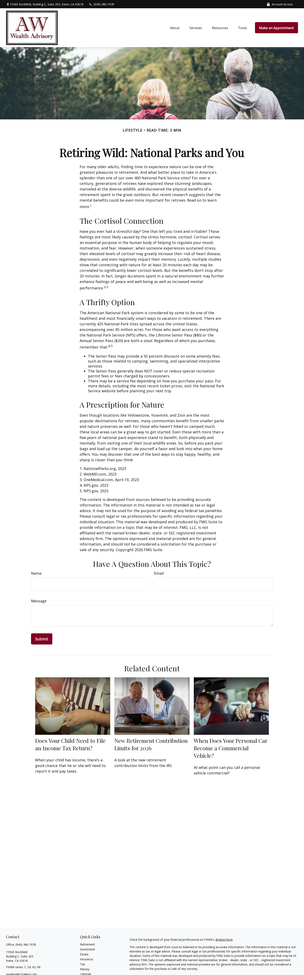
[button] (174, 27)
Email (159, 573)
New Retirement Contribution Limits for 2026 (151, 744)
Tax (82, 964)
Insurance (86, 959)
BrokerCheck (224, 940)
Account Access (282, 4)
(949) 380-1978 (104, 4)
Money (84, 969)
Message (39, 600)
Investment (87, 949)
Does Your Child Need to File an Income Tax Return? (70, 744)
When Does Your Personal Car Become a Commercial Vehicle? (230, 748)
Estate (84, 954)
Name (36, 573)
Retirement (87, 944)
